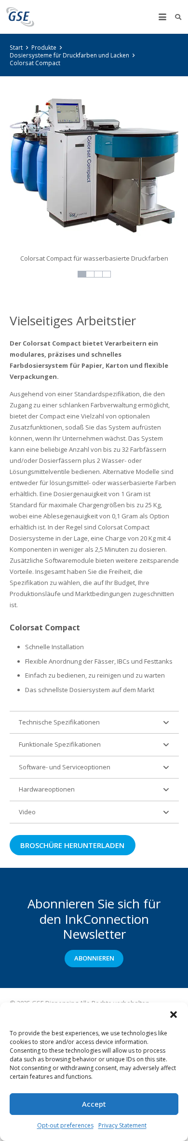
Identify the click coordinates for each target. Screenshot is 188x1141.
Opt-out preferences (65, 1125)
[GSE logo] (20, 17)
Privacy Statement (122, 1125)
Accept (94, 1104)
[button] (173, 1014)
